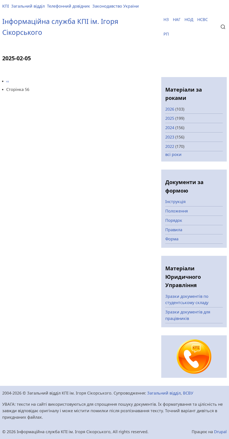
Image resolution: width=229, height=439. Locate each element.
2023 (169, 137)
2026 (169, 109)
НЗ (166, 19)
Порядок (173, 220)
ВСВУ (188, 393)
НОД (188, 19)
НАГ (176, 19)
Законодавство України (115, 6)
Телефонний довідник (68, 6)
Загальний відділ (28, 6)
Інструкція (175, 201)
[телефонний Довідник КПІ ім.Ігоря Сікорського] (194, 356)
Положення (176, 211)
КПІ (5, 6)
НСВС (202, 19)
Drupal (220, 431)
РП (166, 34)
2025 (169, 118)
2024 (169, 127)
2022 (169, 146)
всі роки (173, 154)
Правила (173, 229)
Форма (171, 239)
